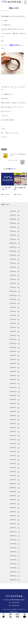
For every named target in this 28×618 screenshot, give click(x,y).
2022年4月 (14, 419)
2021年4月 (14, 467)
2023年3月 (14, 375)
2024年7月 (14, 311)
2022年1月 (14, 431)
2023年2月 (14, 379)
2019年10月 (14, 539)
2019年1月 (14, 572)
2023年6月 (14, 363)
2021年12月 (14, 435)
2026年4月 (14, 227)
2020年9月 (14, 495)
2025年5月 (14, 271)
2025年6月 (14, 267)
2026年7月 (14, 215)
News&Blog (4, 149)
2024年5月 (14, 319)
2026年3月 (14, 231)
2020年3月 (14, 519)
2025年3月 (14, 279)
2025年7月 (14, 263)
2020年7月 (14, 503)
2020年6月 (14, 507)
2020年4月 (14, 515)
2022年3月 (14, 423)
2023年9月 (14, 351)
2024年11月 (14, 295)
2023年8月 (14, 355)
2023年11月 (14, 343)
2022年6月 (14, 411)
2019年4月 (14, 560)
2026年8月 (14, 211)
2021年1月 (14, 479)
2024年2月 (14, 331)
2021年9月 (14, 447)
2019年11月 (14, 535)
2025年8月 (14, 259)
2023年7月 (14, 359)
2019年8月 (14, 547)
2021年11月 (14, 439)
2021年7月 (14, 455)
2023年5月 (14, 367)
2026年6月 (14, 219)
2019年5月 (14, 555)
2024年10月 (14, 299)
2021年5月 (14, 463)
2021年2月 (14, 475)
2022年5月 (14, 415)
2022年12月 (14, 387)
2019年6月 (14, 551)
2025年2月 (14, 283)
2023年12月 (14, 339)
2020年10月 (14, 491)
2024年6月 (14, 315)
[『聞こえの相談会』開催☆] (20, 179)
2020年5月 (14, 511)
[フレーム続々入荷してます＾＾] (7, 179)
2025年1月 (14, 287)
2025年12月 (14, 243)
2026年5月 (14, 223)
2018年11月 (14, 580)
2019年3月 (14, 564)
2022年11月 (14, 391)
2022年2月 (14, 427)
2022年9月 (14, 399)
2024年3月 (14, 327)
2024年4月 (14, 323)
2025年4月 (14, 275)
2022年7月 (14, 407)
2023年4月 (14, 371)
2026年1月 (14, 239)
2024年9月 (14, 303)
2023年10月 (14, 347)
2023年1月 (14, 383)
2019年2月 (14, 568)
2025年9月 (14, 255)
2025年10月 (14, 251)
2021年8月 (14, 451)
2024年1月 (14, 335)
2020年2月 (14, 523)
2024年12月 (14, 291)
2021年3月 (14, 471)
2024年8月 (14, 307)
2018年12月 (14, 576)
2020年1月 (14, 527)
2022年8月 (14, 403)
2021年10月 (14, 443)
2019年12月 (14, 531)
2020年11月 (14, 487)
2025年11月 (14, 247)
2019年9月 (14, 543)
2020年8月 (14, 499)
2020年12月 (14, 483)
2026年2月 (14, 235)
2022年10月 (14, 395)
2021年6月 (14, 459)
